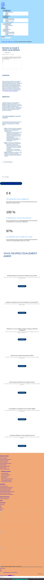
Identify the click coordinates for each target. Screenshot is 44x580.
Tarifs (1, 507)
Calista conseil (4, 41)
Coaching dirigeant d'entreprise (5, 474)
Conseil (6, 13)
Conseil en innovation (3, 467)
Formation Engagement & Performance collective (7, 491)
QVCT (6, 28)
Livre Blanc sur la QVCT (9, 21)
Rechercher (3, 36)
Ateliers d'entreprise (4, 496)
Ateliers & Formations (9, 12)
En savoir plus (22, 286)
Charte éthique (2, 504)
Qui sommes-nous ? (7, 23)
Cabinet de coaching (6, 471)
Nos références (7, 29)
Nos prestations (6, 11)
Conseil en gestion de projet (4, 460)
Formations (2, 484)
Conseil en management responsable (5, 459)
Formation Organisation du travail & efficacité (6, 494)
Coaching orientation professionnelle (6, 480)
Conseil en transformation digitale (5, 466)
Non (17, 579)
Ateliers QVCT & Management (4, 498)
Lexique (6, 20)
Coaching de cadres (4, 477)
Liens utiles (2, 502)
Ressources (5, 17)
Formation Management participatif (5, 490)
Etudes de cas (11, 41)
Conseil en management (3, 457)
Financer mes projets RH (9, 18)
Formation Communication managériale (6, 488)
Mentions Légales (2, 568)
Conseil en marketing (3, 464)
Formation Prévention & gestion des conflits (6, 487)
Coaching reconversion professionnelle (7, 478)
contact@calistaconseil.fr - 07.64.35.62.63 (10, 572)
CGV (0, 569)
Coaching (7, 27)
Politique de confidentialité (23, 579)
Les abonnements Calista (9, 19)
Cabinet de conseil (4, 455)
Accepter (14, 579)
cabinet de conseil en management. (11, 90)
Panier (1, 510)
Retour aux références (8, 161)
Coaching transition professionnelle (6, 481)
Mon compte (2, 508)
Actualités (5, 30)
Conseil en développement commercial (5, 463)
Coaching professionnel (4, 473)
